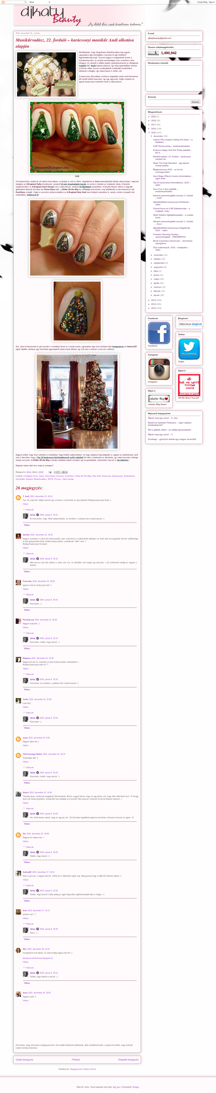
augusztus (159, 267)
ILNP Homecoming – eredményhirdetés (171, 146)
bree (25, 910)
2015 (153, 132)
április (157, 283)
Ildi (24, 834)
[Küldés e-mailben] (55, 472)
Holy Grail (96, 476)
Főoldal (76, 1059)
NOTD (50, 479)
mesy (25, 738)
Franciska (27, 581)
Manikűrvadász (40, 479)
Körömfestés (129, 476)
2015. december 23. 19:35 (41, 535)
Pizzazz (57, 479)
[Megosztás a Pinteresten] (66, 472)
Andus (26, 792)
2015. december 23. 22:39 (40, 699)
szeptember (159, 263)
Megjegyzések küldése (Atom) (83, 1069)
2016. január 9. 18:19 (49, 773)
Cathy (41, 476)
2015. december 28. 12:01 (38, 949)
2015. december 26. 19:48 (38, 834)
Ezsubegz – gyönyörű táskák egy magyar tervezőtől (172, 439)
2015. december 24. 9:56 (39, 738)
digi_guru (116, 1087)
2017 (153, 124)
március (158, 287)
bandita (26, 535)
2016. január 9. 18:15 (49, 515)
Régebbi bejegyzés (128, 1059)
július (156, 271)
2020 (153, 116)
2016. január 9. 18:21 (49, 973)
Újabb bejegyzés (24, 1059)
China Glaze (50, 476)
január (157, 295)
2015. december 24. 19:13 (54, 754)
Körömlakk (20, 479)
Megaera (26, 658)
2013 (153, 304)
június (157, 275)
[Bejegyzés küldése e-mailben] (50, 472)
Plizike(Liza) (28, 620)
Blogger (136, 1087)
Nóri (25, 949)
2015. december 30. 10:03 (39, 993)
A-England (27, 476)
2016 (153, 128)
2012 (153, 308)
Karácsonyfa (117, 476)
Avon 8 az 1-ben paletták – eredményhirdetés (165, 190)
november (159, 255)
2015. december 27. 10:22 (43, 872)
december (159, 136)
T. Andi (26, 496)
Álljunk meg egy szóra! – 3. (160, 434)
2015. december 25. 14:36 (41, 792)
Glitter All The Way (83, 476)
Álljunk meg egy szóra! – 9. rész (163, 418)
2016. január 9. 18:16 (49, 559)
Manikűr (29, 479)
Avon (35, 476)
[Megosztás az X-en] (60, 472)
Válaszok (30, 510)
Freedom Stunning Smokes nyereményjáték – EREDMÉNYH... (170, 235)
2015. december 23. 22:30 (42, 658)
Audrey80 (27, 872)
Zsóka (25, 699)
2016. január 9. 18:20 (49, 814)
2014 (153, 300)
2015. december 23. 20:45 (46, 620)
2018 (153, 120)
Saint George (68, 479)
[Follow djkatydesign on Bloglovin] (191, 325)
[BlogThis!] (58, 472)
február (157, 291)
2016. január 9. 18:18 (49, 718)
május (157, 279)
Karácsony (106, 476)
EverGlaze (69, 476)
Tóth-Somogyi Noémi (32, 754)
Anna (25, 993)
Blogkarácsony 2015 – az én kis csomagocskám (168, 170)
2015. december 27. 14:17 (39, 910)
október (157, 259)
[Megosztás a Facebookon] (63, 472)
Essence (60, 476)
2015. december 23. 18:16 (41, 496)
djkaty (32, 515)
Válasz (26, 504)
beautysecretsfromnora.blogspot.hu (38, 958)
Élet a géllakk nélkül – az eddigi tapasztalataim (169, 430)
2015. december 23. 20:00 (43, 581)
